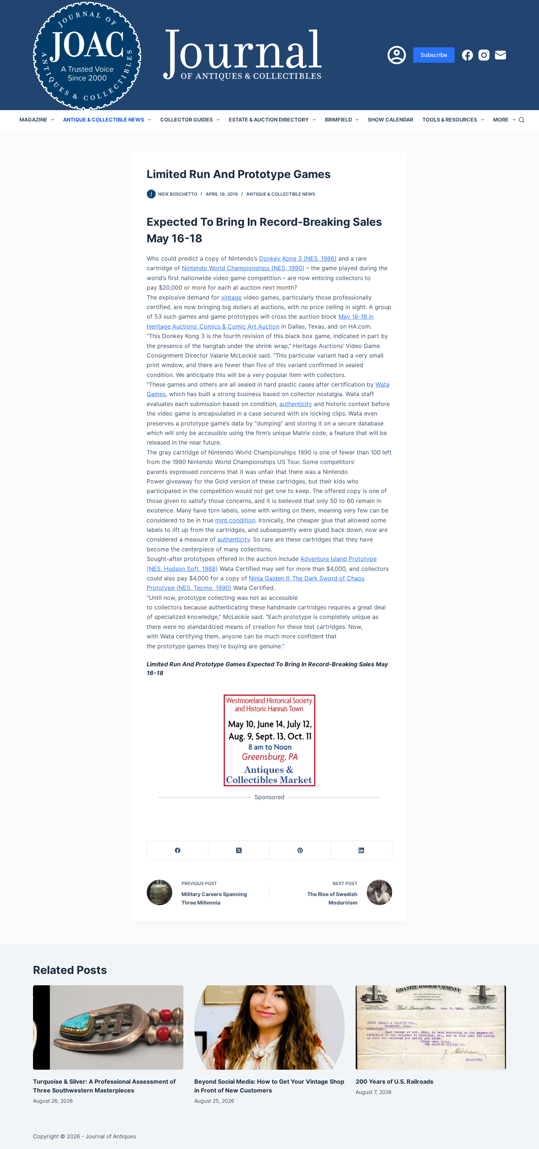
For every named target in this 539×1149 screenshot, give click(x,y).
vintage (231, 297)
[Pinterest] (300, 850)
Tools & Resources (449, 119)
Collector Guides (186, 119)
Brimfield (338, 119)
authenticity (295, 403)
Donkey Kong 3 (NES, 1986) (298, 258)
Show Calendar (390, 119)
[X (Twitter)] (239, 850)
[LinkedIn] (361, 850)
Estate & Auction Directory (269, 119)
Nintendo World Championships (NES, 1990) (243, 268)
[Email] (500, 55)
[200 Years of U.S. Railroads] (431, 1027)
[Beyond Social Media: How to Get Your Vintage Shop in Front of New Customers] (269, 1027)
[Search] (521, 120)
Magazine (33, 119)
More (501, 119)
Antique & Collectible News (103, 119)
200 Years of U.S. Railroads (394, 1081)
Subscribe (434, 54)
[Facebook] (467, 55)
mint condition (235, 520)
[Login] (397, 55)
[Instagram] (483, 55)
